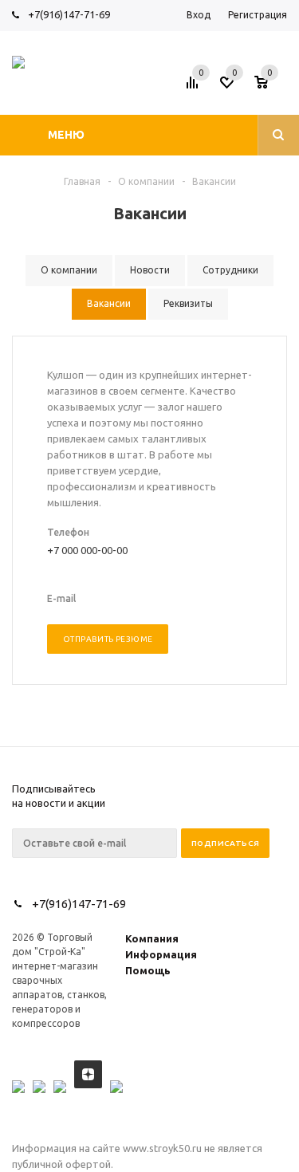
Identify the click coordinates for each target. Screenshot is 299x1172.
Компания (152, 938)
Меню (66, 134)
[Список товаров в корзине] (272, 87)
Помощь (148, 970)
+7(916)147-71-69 (69, 14)
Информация (161, 954)
